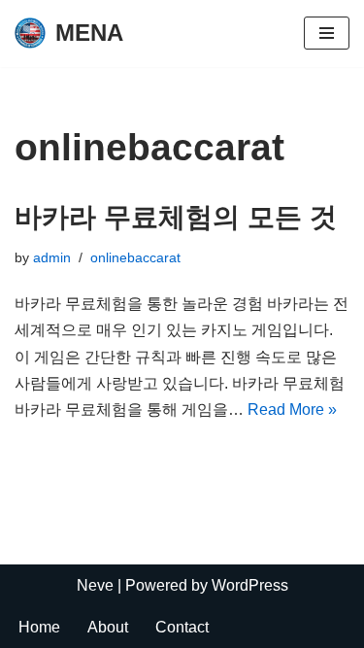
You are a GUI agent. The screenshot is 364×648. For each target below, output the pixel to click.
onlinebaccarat (135, 257)
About (107, 627)
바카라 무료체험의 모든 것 (176, 217)
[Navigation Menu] (326, 33)
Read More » (292, 409)
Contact (182, 627)
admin (52, 257)
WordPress (250, 585)
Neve (95, 585)
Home (39, 627)
